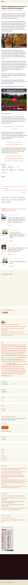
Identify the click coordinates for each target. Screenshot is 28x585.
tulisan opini (10, 372)
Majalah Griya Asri (15, 366)
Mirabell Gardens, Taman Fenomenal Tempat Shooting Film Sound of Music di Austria (14, 158)
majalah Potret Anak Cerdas (11, 368)
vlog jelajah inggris (19, 373)
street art (20, 370)
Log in (2, 454)
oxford (9, 370)
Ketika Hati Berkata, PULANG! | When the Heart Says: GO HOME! (13, 326)
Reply (10, 225)
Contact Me (3, 410)
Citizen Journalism (9, 348)
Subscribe (5, 427)
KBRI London (10, 355)
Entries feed (3, 456)
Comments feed (4, 458)
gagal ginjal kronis (19, 350)
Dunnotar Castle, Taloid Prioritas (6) (8, 518)
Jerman (4, 355)
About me (3, 408)
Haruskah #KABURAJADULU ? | (7, 486)
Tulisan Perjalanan (19, 372)
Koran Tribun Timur (14, 361)
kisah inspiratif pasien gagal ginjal (11, 357)
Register (3, 451)
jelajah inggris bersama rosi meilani (14, 353)
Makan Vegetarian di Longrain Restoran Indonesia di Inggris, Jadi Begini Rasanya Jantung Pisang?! (14, 483)
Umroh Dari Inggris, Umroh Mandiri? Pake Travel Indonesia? (12, 332)
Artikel (14, 346)
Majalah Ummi (20, 368)
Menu (2, 1)
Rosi (4, 235)
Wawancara (10, 375)
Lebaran (4, 364)
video (13, 373)
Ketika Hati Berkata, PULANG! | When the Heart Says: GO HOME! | (13, 468)
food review (5, 350)
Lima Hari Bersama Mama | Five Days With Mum (10, 324)
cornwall (17, 348)
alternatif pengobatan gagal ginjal (9, 345)
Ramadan (15, 370)
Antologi (10, 346)
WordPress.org (4, 460)
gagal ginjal (11, 350)
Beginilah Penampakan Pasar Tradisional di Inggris (15, 191)
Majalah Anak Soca (20, 364)
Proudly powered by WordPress (7, 582)
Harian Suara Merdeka (16, 352)
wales (4, 375)
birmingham (19, 10)
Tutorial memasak (6, 373)
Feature (23, 348)
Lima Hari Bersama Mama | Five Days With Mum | (10, 471)
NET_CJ (13, 10)
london (11, 364)
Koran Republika (15, 360)
